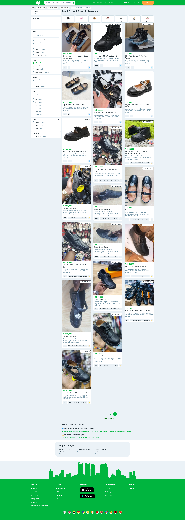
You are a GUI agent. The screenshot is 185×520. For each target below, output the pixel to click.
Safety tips (59, 492)
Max (49, 22)
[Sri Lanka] (101, 512)
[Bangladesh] (97, 512)
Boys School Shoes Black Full (70, 431)
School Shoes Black (81, 437)
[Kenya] (69, 512)
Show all (38, 63)
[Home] (38, 3)
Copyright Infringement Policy (40, 505)
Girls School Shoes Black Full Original (89, 431)
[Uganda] (74, 512)
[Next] (115, 414)
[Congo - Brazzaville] (111, 512)
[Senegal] (87, 512)
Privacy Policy (35, 495)
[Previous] (101, 414)
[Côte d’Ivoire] (92, 512)
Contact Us (59, 495)
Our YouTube (108, 495)
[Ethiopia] (83, 512)
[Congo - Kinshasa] (106, 512)
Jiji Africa (132, 488)
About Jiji (34, 488)
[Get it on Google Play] (87, 496)
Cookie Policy (35, 502)
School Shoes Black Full (68, 437)
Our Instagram (109, 492)
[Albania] (115, 512)
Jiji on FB (107, 488)
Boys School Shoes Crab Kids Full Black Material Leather (115, 431)
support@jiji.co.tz (61, 488)
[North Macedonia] (120, 512)
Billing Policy (35, 499)
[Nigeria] (64, 512)
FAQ (57, 499)
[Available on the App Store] (87, 489)
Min (35, 22)
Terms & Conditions (37, 492)
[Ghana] (78, 512)
